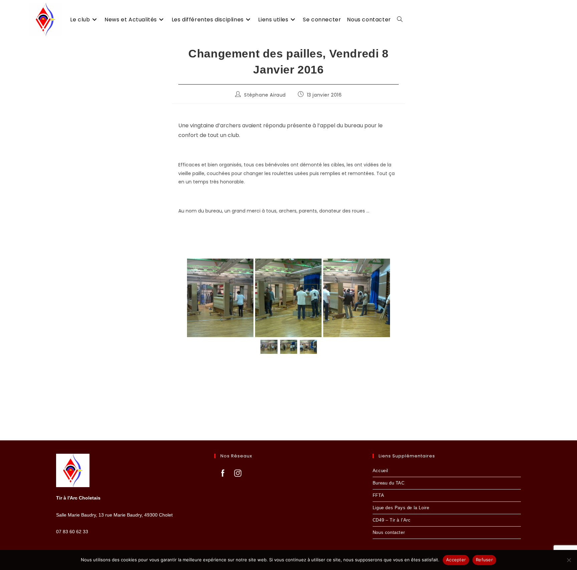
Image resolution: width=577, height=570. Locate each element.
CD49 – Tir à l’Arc (392, 520)
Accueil (380, 470)
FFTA (378, 495)
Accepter (456, 559)
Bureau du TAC (389, 482)
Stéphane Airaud (265, 95)
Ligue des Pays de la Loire (401, 507)
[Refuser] (568, 560)
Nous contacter (389, 532)
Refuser (484, 559)
